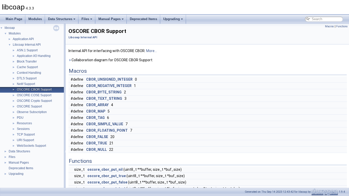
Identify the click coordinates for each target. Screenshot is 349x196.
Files (85, 19)
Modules (35, 19)
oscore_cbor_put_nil (105, 169)
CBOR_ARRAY (97, 105)
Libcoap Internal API (27, 44)
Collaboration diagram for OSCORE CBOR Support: (112, 60)
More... (151, 51)
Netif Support (26, 84)
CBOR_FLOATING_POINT (107, 130)
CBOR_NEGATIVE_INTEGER (109, 86)
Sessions (23, 129)
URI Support (25, 140)
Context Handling (29, 73)
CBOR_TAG (95, 118)
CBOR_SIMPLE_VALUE (104, 124)
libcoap (10, 28)
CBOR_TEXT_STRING (104, 98)
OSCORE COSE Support (34, 95)
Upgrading (171, 19)
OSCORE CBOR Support (34, 89)
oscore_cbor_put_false (107, 182)
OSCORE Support (29, 106)
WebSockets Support (31, 146)
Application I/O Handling (34, 56)
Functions (342, 26)
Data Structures (60, 19)
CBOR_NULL (96, 150)
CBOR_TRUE (96, 143)
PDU (20, 117)
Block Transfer (27, 61)
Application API (23, 39)
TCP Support (26, 134)
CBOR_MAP (95, 111)
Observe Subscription (32, 112)
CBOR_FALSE (97, 137)
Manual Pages (109, 19)
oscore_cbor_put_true (106, 176)
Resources (24, 123)
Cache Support (27, 67)
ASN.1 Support (27, 50)
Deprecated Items (143, 19)
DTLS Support (27, 78)
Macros (329, 26)
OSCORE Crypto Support (34, 101)
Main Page (14, 19)
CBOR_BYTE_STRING (104, 92)
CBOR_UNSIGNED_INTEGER (109, 79)
